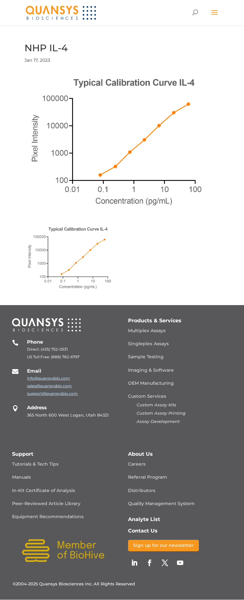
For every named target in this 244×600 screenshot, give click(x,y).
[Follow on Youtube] (180, 562)
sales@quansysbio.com (49, 385)
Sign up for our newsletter (163, 545)
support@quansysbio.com (52, 393)
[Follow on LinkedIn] (134, 562)
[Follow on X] (165, 562)
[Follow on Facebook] (149, 562)
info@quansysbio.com (48, 378)
